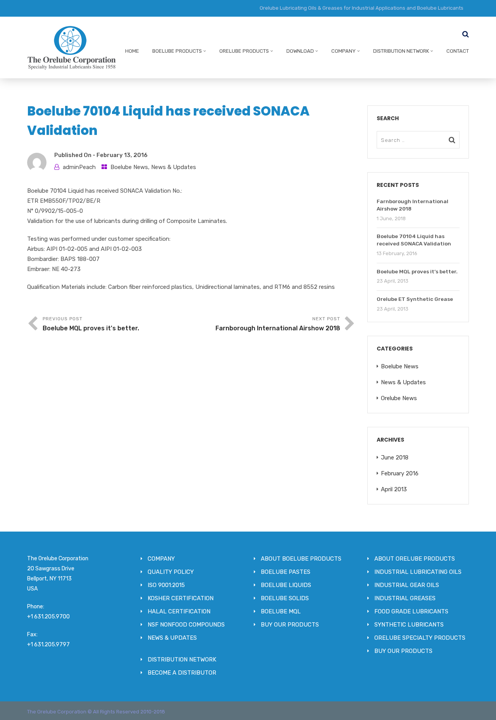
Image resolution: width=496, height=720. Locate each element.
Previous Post (91, 324)
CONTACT (457, 51)
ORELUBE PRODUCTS (244, 51)
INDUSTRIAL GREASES (405, 598)
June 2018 (394, 457)
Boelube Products (177, 51)
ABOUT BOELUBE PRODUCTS (301, 558)
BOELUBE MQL (281, 611)
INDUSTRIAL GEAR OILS (406, 585)
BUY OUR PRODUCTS (290, 624)
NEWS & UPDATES (172, 637)
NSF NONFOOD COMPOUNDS (186, 624)
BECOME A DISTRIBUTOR (182, 672)
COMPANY (343, 51)
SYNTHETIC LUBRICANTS (409, 624)
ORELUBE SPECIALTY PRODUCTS (419, 637)
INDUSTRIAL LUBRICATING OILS (418, 571)
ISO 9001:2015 (166, 585)
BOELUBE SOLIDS (285, 598)
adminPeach (79, 167)
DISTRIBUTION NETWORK (401, 51)
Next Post (277, 324)
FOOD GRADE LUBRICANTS (411, 611)
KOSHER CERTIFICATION (181, 598)
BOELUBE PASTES (285, 571)
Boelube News (129, 167)
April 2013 (394, 489)
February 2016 (399, 473)
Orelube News (399, 398)
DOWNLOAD (300, 51)
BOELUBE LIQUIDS (286, 585)
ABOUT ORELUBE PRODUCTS (414, 558)
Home (132, 51)
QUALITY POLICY (171, 571)
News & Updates (173, 167)
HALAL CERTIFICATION (179, 611)
